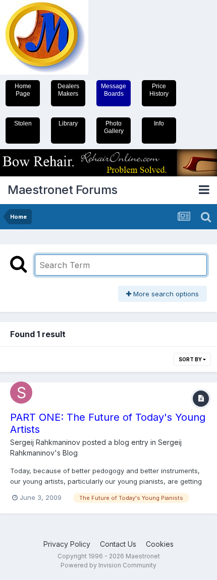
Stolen (23, 123)
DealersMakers (68, 90)
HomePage (23, 90)
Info (159, 123)
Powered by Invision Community (108, 565)
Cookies (160, 544)
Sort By (191, 359)
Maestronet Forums (63, 189)
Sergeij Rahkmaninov (45, 442)
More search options (165, 294)
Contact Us (118, 544)
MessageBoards (113, 90)
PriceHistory (159, 90)
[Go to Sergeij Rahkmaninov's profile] (21, 392)
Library (68, 123)
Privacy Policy (66, 544)
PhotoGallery (114, 127)
